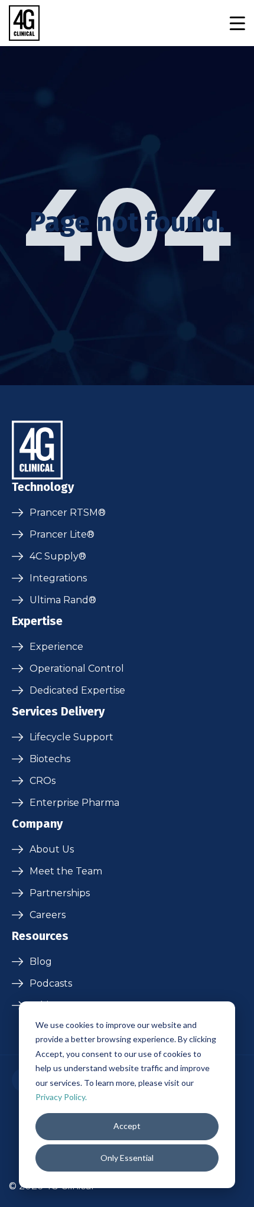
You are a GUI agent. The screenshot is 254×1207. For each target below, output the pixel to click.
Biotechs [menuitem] (50, 758)
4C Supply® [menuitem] (58, 556)
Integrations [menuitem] (58, 578)
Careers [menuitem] (48, 914)
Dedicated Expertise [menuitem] (77, 690)
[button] (237, 23)
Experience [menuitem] (56, 646)
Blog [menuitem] (41, 961)
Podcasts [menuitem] (51, 983)
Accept (127, 1126)
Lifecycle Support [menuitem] (71, 737)
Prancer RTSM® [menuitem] (68, 512)
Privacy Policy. (61, 1097)
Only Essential (127, 1158)
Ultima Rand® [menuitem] (63, 600)
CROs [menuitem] (43, 780)
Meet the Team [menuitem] (66, 871)
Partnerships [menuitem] (60, 893)
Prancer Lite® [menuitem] (62, 534)
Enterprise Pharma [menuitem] (74, 802)
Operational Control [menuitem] (77, 668)
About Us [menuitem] (52, 849)
